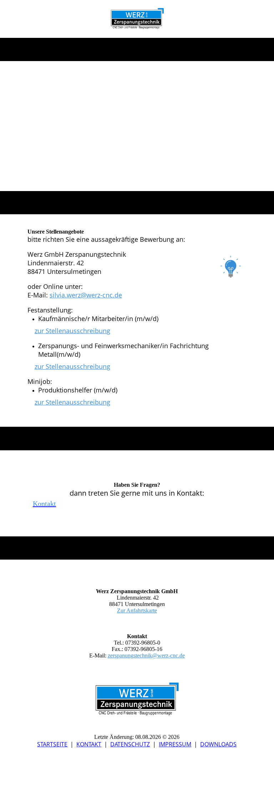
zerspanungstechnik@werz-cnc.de (146, 655)
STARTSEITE (52, 744)
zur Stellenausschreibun (71, 330)
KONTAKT (88, 744)
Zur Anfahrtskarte (137, 610)
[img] (137, 18)
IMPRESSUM (175, 744)
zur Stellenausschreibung (72, 402)
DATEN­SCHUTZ (130, 744)
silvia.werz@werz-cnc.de (86, 295)
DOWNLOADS (218, 744)
